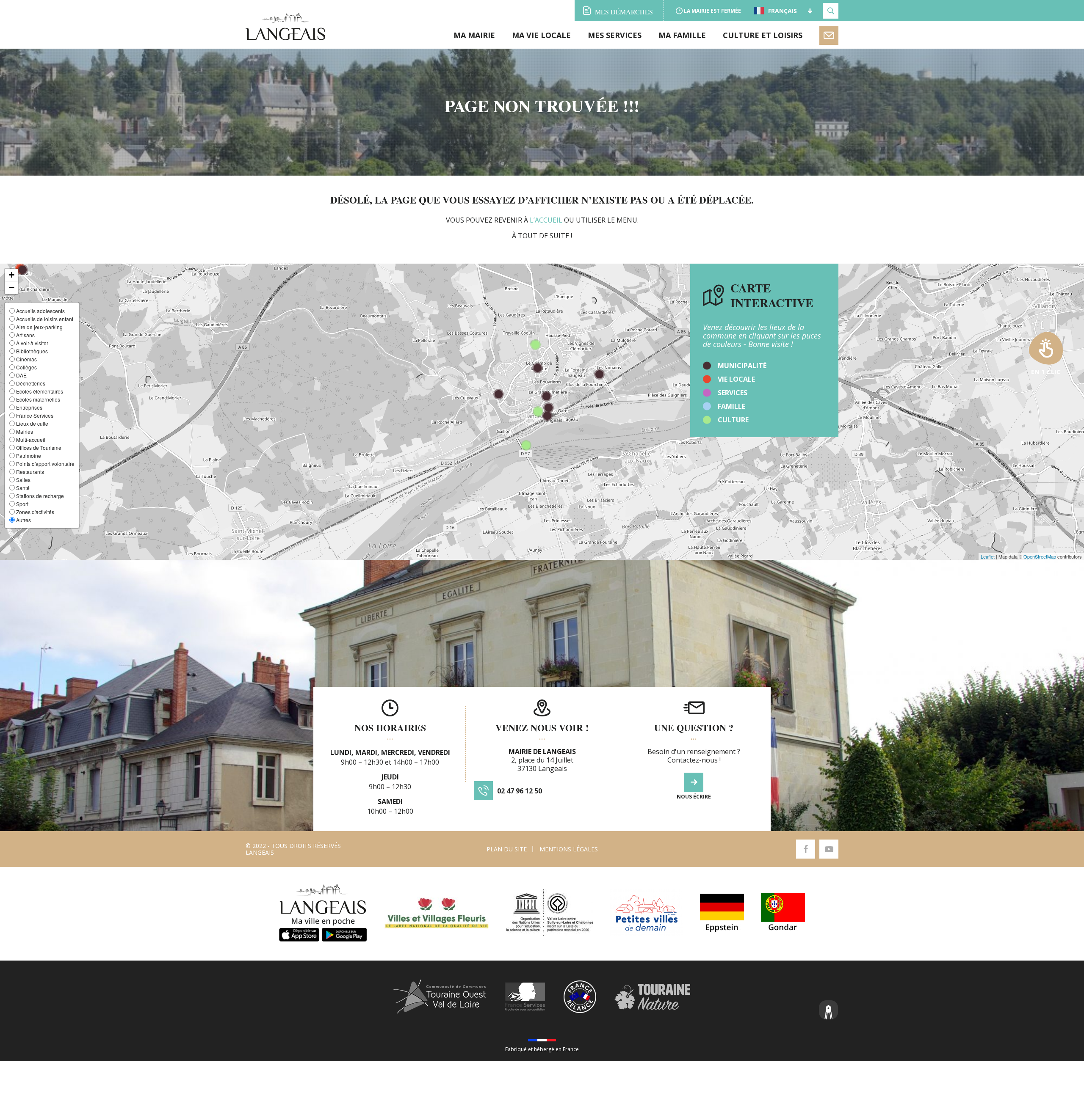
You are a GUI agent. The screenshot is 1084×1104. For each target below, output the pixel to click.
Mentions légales (568, 849)
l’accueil (546, 220)
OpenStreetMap (1039, 556)
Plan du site (507, 849)
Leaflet (988, 556)
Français (782, 10)
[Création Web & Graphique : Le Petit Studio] (828, 1010)
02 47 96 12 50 (519, 791)
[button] (11, 275)
